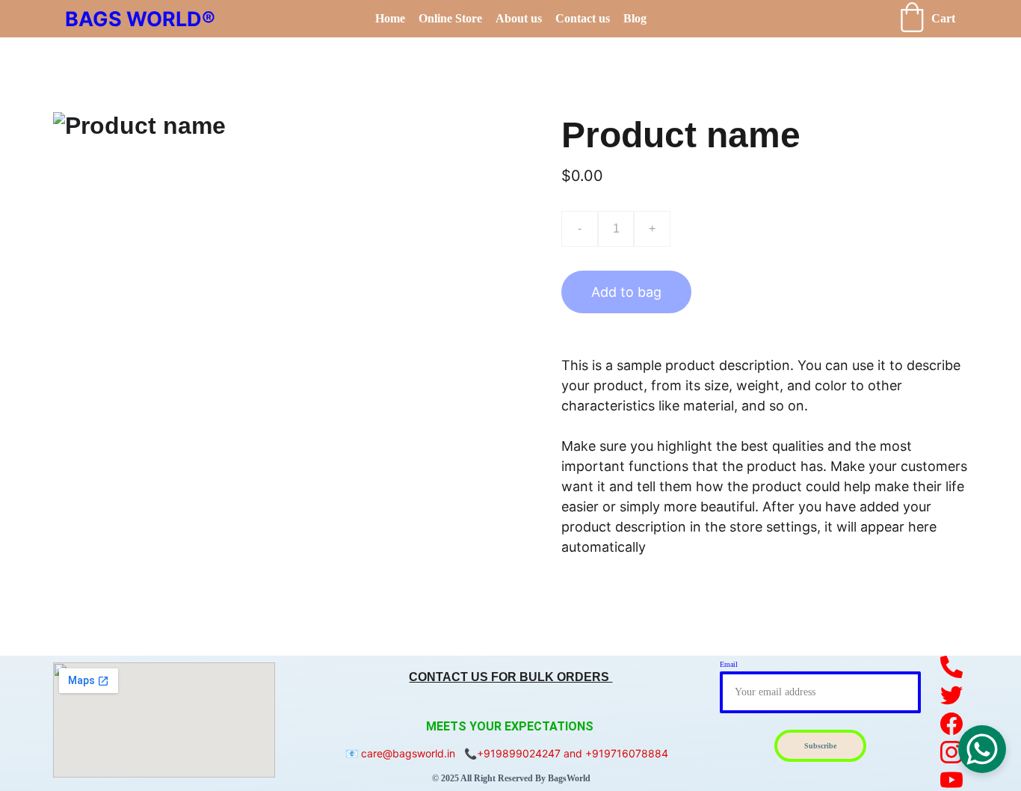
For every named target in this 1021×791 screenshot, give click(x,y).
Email (729, 664)
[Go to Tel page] (952, 667)
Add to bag (626, 292)
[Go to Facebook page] (952, 723)
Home (390, 18)
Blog (635, 18)
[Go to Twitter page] (952, 695)
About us (519, 18)
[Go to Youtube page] (952, 780)
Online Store (450, 18)
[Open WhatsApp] (982, 749)
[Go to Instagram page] (952, 752)
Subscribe (820, 746)
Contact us (582, 18)
